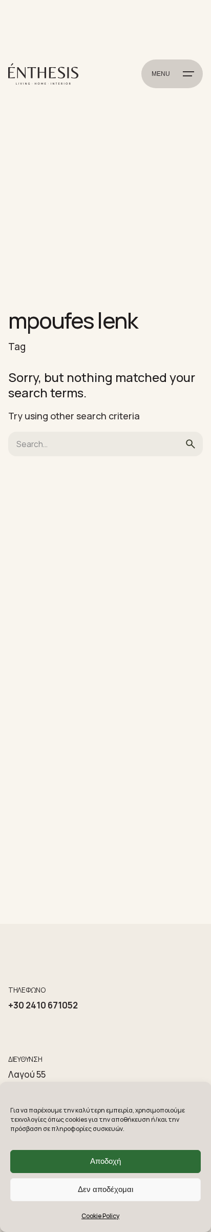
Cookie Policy (100, 1215)
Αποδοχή (105, 1161)
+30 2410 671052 (43, 1005)
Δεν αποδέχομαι (105, 1189)
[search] (190, 444)
